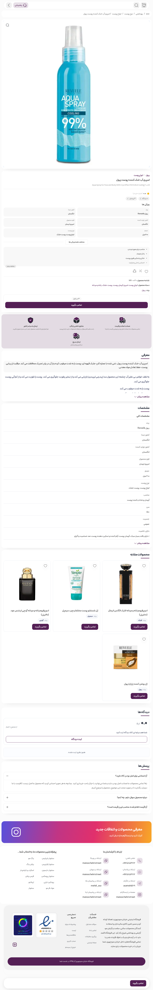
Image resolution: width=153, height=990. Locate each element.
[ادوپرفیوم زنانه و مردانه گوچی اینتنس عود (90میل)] (27, 584)
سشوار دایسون (48, 870)
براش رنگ (30, 864)
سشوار (31, 888)
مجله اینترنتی (91, 942)
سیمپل (90, 616)
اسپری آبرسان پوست (120, 285)
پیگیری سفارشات (90, 936)
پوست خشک (107, 285)
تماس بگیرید (76, 305)
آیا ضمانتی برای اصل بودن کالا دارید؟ (131, 776)
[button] (7, 25)
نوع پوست (128, 14)
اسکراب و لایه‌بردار (27, 870)
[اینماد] (46, 925)
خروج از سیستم (70, 947)
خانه (148, 14)
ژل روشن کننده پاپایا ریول (135, 684)
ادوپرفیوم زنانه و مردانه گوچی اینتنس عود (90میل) (30, 613)
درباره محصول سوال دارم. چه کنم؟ (132, 797)
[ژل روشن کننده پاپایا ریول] (125, 657)
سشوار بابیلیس (48, 858)
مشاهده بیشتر (10, 266)
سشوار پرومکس (47, 876)
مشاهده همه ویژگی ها (76, 242)
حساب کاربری (71, 941)
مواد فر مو (50, 888)
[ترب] (23, 925)
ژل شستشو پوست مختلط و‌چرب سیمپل (80, 610)
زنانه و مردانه (97, 285)
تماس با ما (92, 930)
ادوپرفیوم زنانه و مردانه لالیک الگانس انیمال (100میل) (127, 613)
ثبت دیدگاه (76, 739)
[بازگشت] (9, 5)
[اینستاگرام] (14, 944)
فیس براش (29, 876)
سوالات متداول (91, 924)
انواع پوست (116, 14)
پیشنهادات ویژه (70, 924)
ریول (148, 175)
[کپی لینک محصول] (134, 271)
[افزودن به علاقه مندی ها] (146, 271)
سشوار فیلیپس (48, 864)
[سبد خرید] (144, 5)
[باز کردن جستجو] (136, 5)
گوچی (41, 620)
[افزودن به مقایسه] (140, 271)
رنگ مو (31, 858)
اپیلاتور (31, 882)
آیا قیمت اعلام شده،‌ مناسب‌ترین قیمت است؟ (127, 807)
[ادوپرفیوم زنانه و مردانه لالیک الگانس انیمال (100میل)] (125, 584)
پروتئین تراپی (49, 882)
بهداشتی (139, 14)
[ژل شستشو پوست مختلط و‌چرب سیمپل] (76, 584)
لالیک (140, 620)
